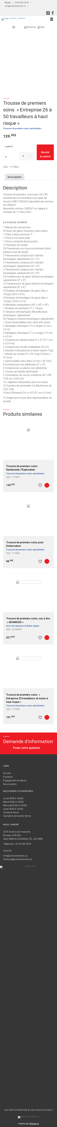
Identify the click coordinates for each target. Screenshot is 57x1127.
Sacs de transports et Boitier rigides (22, 626)
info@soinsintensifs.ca (15, 6)
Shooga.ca (34, 1124)
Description (15, 177)
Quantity (9, 147)
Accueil (7, 773)
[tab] (14, 177)
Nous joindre (9, 784)
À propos (8, 777)
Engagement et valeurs (14, 780)
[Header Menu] (51, 19)
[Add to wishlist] (40, 485)
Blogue (8, 2)
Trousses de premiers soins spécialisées (22, 128)
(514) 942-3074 (22, 2)
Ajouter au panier (45, 154)
